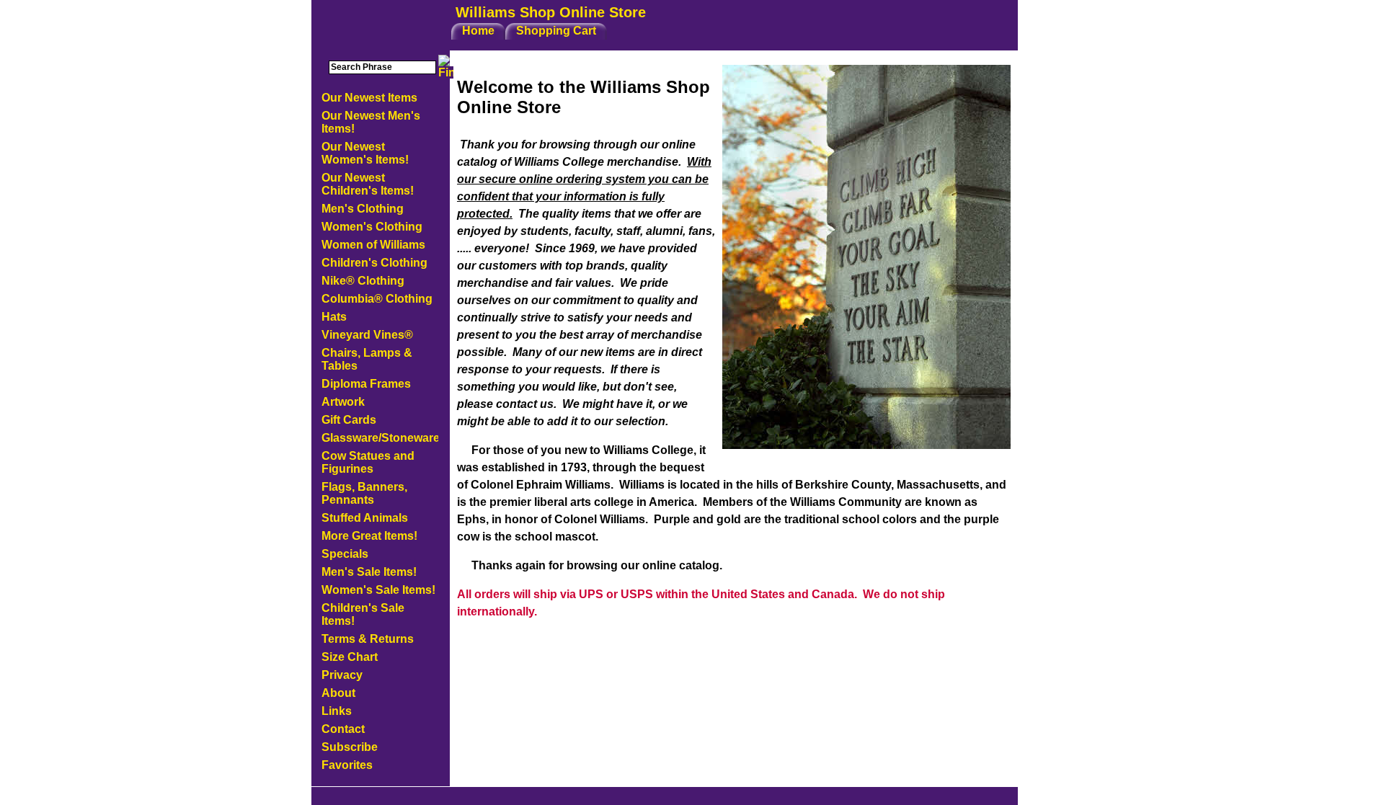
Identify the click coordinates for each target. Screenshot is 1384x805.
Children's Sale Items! (362, 614)
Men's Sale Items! (369, 572)
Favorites (347, 765)
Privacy (342, 675)
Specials (344, 554)
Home (478, 31)
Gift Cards (348, 420)
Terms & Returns (367, 639)
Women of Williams (373, 245)
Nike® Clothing (362, 281)
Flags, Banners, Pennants (364, 493)
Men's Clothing (362, 209)
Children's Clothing (374, 263)
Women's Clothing (371, 227)
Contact (343, 729)
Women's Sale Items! (378, 590)
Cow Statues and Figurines (367, 462)
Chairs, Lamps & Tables (366, 359)
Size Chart (349, 657)
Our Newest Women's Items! (365, 153)
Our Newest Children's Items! (367, 184)
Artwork (343, 402)
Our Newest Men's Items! (370, 122)
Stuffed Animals (364, 518)
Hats (334, 317)
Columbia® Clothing (376, 299)
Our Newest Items (369, 98)
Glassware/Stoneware (379, 438)
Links (336, 711)
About (338, 693)
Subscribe (349, 747)
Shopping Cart (556, 31)
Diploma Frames (366, 384)
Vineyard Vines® (367, 335)
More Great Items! (369, 536)
